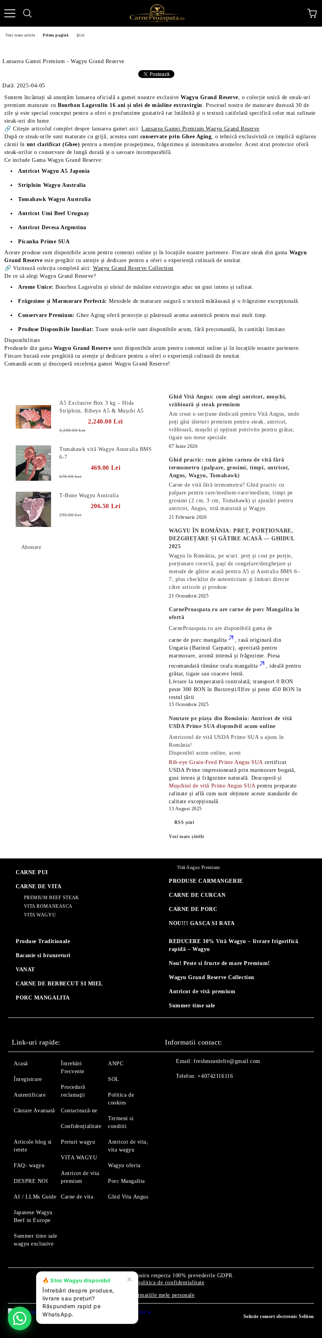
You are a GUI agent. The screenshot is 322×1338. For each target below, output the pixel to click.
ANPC (115, 1063)
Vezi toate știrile (20, 35)
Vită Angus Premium (198, 867)
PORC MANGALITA (43, 998)
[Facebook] (175, 1092)
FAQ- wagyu (29, 1165)
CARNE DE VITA (38, 886)
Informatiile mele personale (160, 1295)
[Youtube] (209, 1092)
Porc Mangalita (126, 1181)
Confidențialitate (81, 1126)
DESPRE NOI (31, 1181)
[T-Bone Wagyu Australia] (33, 509)
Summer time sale (192, 1005)
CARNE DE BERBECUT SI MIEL (59, 984)
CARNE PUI (32, 872)
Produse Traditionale (43, 941)
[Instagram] (192, 1092)
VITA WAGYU (40, 915)
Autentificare (30, 1095)
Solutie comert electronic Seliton (278, 1316)
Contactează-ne (79, 1110)
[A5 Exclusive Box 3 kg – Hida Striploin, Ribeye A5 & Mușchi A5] (33, 417)
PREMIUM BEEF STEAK (51, 897)
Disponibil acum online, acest (226, 745)
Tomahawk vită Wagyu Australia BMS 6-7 (105, 453)
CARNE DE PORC (193, 909)
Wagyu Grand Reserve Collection (133, 268)
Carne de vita (77, 1197)
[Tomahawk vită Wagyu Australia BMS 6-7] (33, 463)
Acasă (21, 1063)
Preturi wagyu (78, 1142)
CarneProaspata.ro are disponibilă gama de (221, 628)
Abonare (31, 547)
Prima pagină (56, 35)
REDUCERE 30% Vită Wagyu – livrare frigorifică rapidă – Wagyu (233, 945)
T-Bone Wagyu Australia (89, 495)
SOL (113, 1079)
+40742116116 (215, 1076)
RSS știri (184, 822)
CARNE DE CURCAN (197, 895)
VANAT (25, 969)
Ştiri (81, 35)
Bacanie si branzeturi (43, 955)
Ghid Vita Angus (128, 1197)
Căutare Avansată (34, 1110)
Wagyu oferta (124, 1165)
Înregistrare (28, 1079)
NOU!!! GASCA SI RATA (201, 923)
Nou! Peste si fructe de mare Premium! (219, 963)
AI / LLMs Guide (35, 1197)
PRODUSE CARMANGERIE (206, 881)
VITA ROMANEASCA (48, 906)
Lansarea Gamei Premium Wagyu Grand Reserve (200, 129)
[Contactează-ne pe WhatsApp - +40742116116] (19, 1318)
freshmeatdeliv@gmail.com (227, 1061)
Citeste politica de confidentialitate (162, 1282)
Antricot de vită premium (202, 991)
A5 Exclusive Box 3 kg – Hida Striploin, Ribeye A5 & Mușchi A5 (101, 407)
